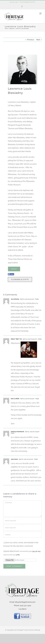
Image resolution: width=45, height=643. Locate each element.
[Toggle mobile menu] (40, 13)
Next (38, 40)
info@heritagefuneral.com (27, 2)
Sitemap (37, 630)
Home (6, 28)
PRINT (14, 269)
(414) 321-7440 (14, 2)
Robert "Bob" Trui (16, 339)
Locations (22, 609)
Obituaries (11, 28)
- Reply (36, 299)
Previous (30, 40)
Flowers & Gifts (20, 279)
